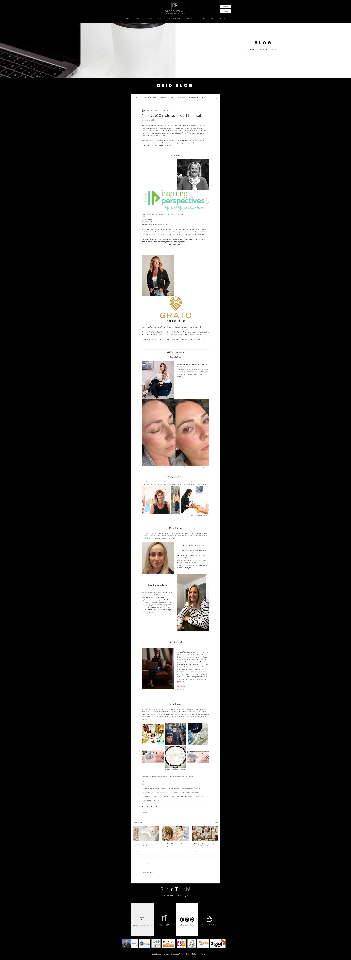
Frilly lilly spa (156, 796)
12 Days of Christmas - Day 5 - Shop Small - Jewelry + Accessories (204, 845)
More (203, 98)
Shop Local (163, 98)
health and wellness (148, 792)
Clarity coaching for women (184, 796)
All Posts (135, 98)
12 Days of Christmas (149, 98)
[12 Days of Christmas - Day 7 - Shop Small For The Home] (146, 833)
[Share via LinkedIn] (151, 806)
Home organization (169, 796)
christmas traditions (187, 789)
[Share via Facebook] (142, 806)
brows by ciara (147, 800)
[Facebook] (182, 919)
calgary (164, 789)
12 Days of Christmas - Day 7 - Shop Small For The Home (145, 845)
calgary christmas (174, 789)
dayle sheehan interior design (151, 789)
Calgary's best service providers (190, 792)
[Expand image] (156, 500)
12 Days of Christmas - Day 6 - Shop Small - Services (175, 845)
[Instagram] (192, 919)
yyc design (199, 789)
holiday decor (193, 98)
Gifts (171, 98)
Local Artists (181, 98)
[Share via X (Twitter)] (147, 806)
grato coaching (199, 796)
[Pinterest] (187, 919)
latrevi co (156, 800)
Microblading (146, 796)
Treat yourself (175, 792)
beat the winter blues (162, 792)
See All (216, 822)
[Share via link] (156, 806)
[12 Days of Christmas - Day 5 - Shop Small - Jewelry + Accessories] (205, 833)
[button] (216, 98)
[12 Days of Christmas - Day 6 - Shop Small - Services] (175, 833)
